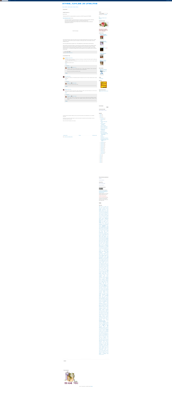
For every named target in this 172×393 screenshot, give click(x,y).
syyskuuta (102, 149)
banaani (102, 211)
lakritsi (99, 265)
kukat (104, 261)
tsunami (101, 333)
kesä (102, 251)
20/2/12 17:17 (74, 67)
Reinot (103, 310)
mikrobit (105, 282)
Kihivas (104, 254)
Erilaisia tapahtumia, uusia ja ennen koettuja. (103, 34)
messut (102, 281)
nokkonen (101, 290)
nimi (99, 290)
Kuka (99, 261)
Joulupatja (102, 239)
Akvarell (105, 61)
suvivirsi (100, 323)
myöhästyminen (100, 287)
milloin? (107, 282)
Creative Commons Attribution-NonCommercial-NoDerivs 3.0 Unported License (103, 192)
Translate (105, 14)
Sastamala (100, 316)
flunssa (100, 221)
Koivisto (103, 258)
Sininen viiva (100, 318)
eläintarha (103, 218)
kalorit (104, 245)
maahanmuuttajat (104, 272)
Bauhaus (106, 211)
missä (105, 283)
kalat (101, 245)
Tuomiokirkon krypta (104, 335)
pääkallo (107, 305)
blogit (102, 214)
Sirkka (66, 89)
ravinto (100, 309)
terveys (107, 329)
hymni (104, 229)
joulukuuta (102, 153)
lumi (71, 52)
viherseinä (103, 346)
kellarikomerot (100, 250)
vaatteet (101, 340)
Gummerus (107, 221)
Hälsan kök (102, 230)
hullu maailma (101, 229)
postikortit (104, 301)
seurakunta (104, 317)
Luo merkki (105, 110)
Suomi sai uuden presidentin (103, 124)
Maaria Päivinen (106, 275)
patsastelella (103, 298)
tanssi (107, 326)
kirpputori (107, 257)
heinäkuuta (102, 147)
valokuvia (104, 341)
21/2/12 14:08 (74, 96)
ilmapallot (107, 231)
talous (105, 325)
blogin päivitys (105, 213)
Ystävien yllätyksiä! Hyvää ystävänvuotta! (104, 134)
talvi (107, 325)
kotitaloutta (100, 260)
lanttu (106, 265)
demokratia (105, 215)
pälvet (105, 305)
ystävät (100, 353)
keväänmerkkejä (101, 253)
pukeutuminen (101, 303)
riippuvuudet (107, 310)
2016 (101, 158)
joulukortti (107, 237)
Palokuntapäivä (103, 297)
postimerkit (107, 301)
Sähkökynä (100, 178)
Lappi (107, 265)
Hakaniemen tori (106, 222)
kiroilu (105, 257)
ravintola (103, 309)
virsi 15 (107, 348)
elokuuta (102, 148)
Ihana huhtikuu (101, 231)
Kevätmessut (106, 252)
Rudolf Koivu (102, 312)
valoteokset (107, 341)
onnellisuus (103, 294)
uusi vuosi (102, 338)
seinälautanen (106, 316)
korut (99, 259)
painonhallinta (106, 295)
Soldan (106, 318)
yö (102, 353)
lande (104, 265)
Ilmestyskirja (105, 232)
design (107, 215)
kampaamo (107, 245)
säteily (99, 325)
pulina (106, 303)
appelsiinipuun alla (103, 41)
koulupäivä (104, 260)
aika (105, 206)
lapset (99, 266)
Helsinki (67, 52)
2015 (101, 157)
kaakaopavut (100, 243)
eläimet (100, 218)
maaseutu (100, 276)
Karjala (107, 246)
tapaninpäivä (103, 327)
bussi (103, 214)
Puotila (107, 303)
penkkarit (107, 298)
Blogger (92, 386)
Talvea (101, 120)
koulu (102, 260)
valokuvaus (100, 341)
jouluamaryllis (100, 237)
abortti (100, 206)
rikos (99, 311)
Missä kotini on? (103, 131)
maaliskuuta (102, 142)
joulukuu (102, 238)
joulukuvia (104, 238)
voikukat (105, 349)
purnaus (100, 304)
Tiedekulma (100, 331)
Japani (100, 236)
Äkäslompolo (100, 354)
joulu (105, 236)
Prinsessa (100, 302)
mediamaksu (104, 280)
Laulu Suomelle (101, 268)
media (102, 280)
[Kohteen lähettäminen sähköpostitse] (66, 51)
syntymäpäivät (104, 323)
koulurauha (107, 260)
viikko (105, 346)
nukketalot (107, 291)
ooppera (107, 294)
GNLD (102, 221)
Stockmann (100, 319)
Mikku (103, 282)
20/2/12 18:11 (69, 76)
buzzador (106, 214)
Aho (103, 206)
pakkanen (100, 296)
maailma (107, 272)
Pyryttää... (102, 135)
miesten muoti (100, 282)
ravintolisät (107, 309)
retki (104, 310)
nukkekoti (104, 291)
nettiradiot (102, 289)
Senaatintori (101, 317)
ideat (107, 230)
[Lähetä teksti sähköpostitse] (65, 51)
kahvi (99, 244)
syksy (101, 323)
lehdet (107, 268)
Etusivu (80, 135)
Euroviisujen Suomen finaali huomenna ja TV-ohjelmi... (104, 140)
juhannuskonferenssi (104, 240)
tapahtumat (100, 327)
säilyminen (107, 324)
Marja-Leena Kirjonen (101, 110)
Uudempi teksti (65, 135)
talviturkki (104, 326)
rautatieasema (101, 308)
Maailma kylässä (101, 273)
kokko (107, 258)
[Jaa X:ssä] (68, 51)
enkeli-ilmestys (106, 219)
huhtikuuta (102, 143)
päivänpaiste (102, 305)
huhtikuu (107, 228)
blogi (106, 212)
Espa (102, 220)
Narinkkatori (107, 288)
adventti (102, 206)
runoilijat (107, 312)
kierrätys (102, 254)
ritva (65, 76)
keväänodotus (104, 253)
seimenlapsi (103, 316)
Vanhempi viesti (94, 135)
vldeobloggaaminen (101, 349)
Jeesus (102, 236)
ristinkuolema (103, 311)
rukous (104, 312)
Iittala (104, 231)
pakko (102, 296)
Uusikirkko (104, 339)
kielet (99, 254)
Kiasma (107, 253)
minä (103, 283)
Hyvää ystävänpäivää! (104, 132)
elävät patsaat (101, 219)
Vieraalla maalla (103, 345)
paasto (103, 295)
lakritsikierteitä (102, 265)
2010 (101, 114)
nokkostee (107, 290)
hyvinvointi (106, 229)
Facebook (105, 220)
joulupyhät (105, 239)
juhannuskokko (100, 240)
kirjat (107, 256)
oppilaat (100, 295)
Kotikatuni (105, 259)
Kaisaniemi (102, 244)
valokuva (104, 340)
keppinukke (107, 250)
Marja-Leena (69, 67)
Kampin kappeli (101, 246)
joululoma (100, 239)
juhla (107, 240)
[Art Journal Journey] (104, 87)
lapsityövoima (102, 266)
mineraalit (100, 283)
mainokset (104, 276)
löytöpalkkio (100, 272)
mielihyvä (107, 281)
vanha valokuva (104, 342)
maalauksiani (100, 274)
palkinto (105, 296)
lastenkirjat (103, 267)
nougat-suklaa (100, 291)
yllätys (104, 352)
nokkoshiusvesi (104, 290)
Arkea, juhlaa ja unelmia (79, 4)
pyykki (100, 305)
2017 (101, 159)
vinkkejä (105, 348)
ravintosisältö (100, 310)
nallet (104, 288)
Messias (100, 281)
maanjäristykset (100, 275)
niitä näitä (107, 289)
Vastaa (66, 73)
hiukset (100, 228)
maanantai (107, 274)
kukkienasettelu (106, 261)
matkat (103, 279)
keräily (100, 251)
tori (106, 332)
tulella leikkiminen (106, 333)
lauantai (107, 267)
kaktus (100, 245)
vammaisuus (100, 342)
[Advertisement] (80, 128)
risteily (101, 311)
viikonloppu (103, 347)
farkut (107, 220)
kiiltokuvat (107, 254)
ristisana (106, 311)
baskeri (104, 211)
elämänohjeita (106, 218)
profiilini (107, 302)
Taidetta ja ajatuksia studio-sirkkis (103, 53)
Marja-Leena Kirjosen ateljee (102, 183)
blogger (104, 212)
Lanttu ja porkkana (103, 125)
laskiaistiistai (100, 267)
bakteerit (100, 211)
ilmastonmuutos (101, 232)
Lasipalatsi (105, 266)
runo (105, 312)
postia (102, 301)
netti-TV (100, 289)
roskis (100, 312)
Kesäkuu (105, 251)
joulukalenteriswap (104, 237)
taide (103, 325)
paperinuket (107, 297)
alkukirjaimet (104, 207)
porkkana (100, 301)
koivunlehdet (105, 258)
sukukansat (107, 319)
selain (99, 317)
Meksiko (107, 280)
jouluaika (107, 236)
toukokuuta (102, 144)
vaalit (99, 340)
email (104, 219)
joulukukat (100, 238)
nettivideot (104, 289)
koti (100, 259)
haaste (100, 222)
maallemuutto (104, 274)
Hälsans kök (105, 230)
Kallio (103, 245)
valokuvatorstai (106, 340)
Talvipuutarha (100, 326)
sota (107, 318)
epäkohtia (100, 220)
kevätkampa (100, 252)
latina (105, 267)
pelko (105, 298)
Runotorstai (101, 78)
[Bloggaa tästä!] (67, 51)
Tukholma (103, 333)
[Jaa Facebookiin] (69, 51)
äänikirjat (103, 354)
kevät (107, 251)
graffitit (104, 221)
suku (103, 319)
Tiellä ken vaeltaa (104, 331)
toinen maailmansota (101, 332)
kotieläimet (103, 259)
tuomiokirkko (100, 335)
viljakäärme (102, 348)
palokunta (100, 297)
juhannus (107, 239)
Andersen (107, 207)
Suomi (104, 322)
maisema (107, 276)
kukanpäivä (101, 261)
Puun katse (102, 304)
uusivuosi (107, 339)
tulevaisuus (100, 334)
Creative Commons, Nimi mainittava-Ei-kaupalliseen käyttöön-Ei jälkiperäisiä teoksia (103, 196)
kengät (104, 250)
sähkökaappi (103, 324)
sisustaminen (103, 318)
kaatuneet (104, 243)
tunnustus (105, 334)
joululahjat (107, 238)
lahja (101, 264)
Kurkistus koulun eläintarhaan (103, 129)
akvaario (107, 206)
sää (101, 325)
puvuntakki (107, 304)
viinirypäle (106, 347)
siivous (106, 317)
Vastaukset (67, 65)
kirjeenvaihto (100, 257)
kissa (99, 258)
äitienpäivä (104, 353)
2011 (100, 115)
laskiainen (107, 266)
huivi (99, 229)
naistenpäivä (102, 288)
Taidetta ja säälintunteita (104, 126)
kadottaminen (106, 243)
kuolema (70, 52)
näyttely (100, 293)
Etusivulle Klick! (65, 9)
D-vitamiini (102, 215)
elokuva (106, 217)
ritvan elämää (102, 47)
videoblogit (100, 345)
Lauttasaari (105, 268)
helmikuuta (102, 119)
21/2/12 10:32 (69, 89)
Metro (105, 281)
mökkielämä (104, 287)
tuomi (107, 334)
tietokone (107, 331)
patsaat (100, 298)
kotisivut (107, 259)
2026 (101, 162)
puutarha (105, 304)
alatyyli (101, 207)
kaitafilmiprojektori (106, 244)
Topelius (105, 332)
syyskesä (107, 323)
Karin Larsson (104, 246)
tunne (103, 334)
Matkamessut (100, 279)
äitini (107, 353)
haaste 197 (103, 222)
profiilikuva (104, 302)
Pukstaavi (104, 303)
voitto (107, 349)
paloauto (107, 296)
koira (101, 258)
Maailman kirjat (106, 273)
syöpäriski (100, 324)
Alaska (99, 207)
